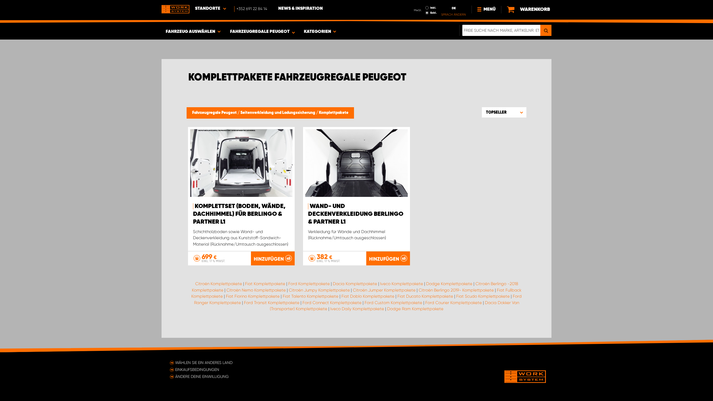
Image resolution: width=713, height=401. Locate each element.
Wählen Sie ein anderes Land (204, 362)
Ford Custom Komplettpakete (393, 302)
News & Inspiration (300, 8)
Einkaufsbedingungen (197, 369)
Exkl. (433, 12)
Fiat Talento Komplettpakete (310, 296)
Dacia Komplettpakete (355, 283)
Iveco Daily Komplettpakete (357, 308)
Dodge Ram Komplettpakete (415, 308)
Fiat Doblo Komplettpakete (367, 296)
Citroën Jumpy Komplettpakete (319, 290)
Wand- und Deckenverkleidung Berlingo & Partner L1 (355, 214)
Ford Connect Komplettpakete (332, 302)
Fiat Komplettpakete (265, 283)
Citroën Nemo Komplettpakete (256, 290)
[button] (504, 112)
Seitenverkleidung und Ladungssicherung (278, 113)
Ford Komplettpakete (309, 283)
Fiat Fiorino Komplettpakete (253, 296)
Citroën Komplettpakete (218, 283)
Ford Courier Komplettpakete (453, 302)
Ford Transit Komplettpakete (271, 302)
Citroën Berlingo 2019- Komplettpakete (456, 290)
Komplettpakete (333, 113)
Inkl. (433, 7)
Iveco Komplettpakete (401, 283)
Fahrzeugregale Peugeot (215, 113)
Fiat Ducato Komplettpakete (425, 296)
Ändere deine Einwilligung (202, 376)
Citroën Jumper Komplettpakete (384, 290)
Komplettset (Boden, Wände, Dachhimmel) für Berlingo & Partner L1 (239, 214)
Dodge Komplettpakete (449, 283)
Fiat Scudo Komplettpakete (483, 296)
